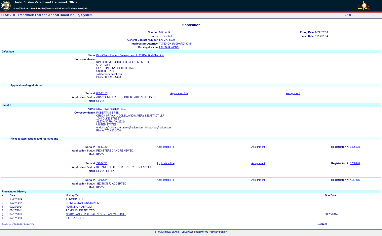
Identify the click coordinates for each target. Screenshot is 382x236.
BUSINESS (188, 232)
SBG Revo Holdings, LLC (111, 108)
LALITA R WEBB (169, 47)
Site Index (25, 8)
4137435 (355, 179)
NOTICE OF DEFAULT (79, 206)
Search (33, 8)
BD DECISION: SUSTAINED (82, 202)
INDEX (168, 232)
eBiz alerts (71, 8)
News (80, 8)
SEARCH (176, 232)
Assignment (293, 93)
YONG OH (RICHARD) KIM (175, 43)
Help (86, 8)
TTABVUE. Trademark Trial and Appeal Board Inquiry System (47, 15)
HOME (160, 232)
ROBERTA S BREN (107, 112)
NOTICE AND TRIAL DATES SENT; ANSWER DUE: (96, 214)
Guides (41, 8)
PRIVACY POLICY (218, 232)
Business (60, 8)
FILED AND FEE (75, 218)
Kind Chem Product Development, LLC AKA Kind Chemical (130, 55)
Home (16, 8)
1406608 (355, 146)
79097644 (101, 179)
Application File (179, 93)
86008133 (101, 93)
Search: (322, 223)
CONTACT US (201, 232)
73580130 (101, 146)
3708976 (355, 163)
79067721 (101, 163)
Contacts (50, 8)
